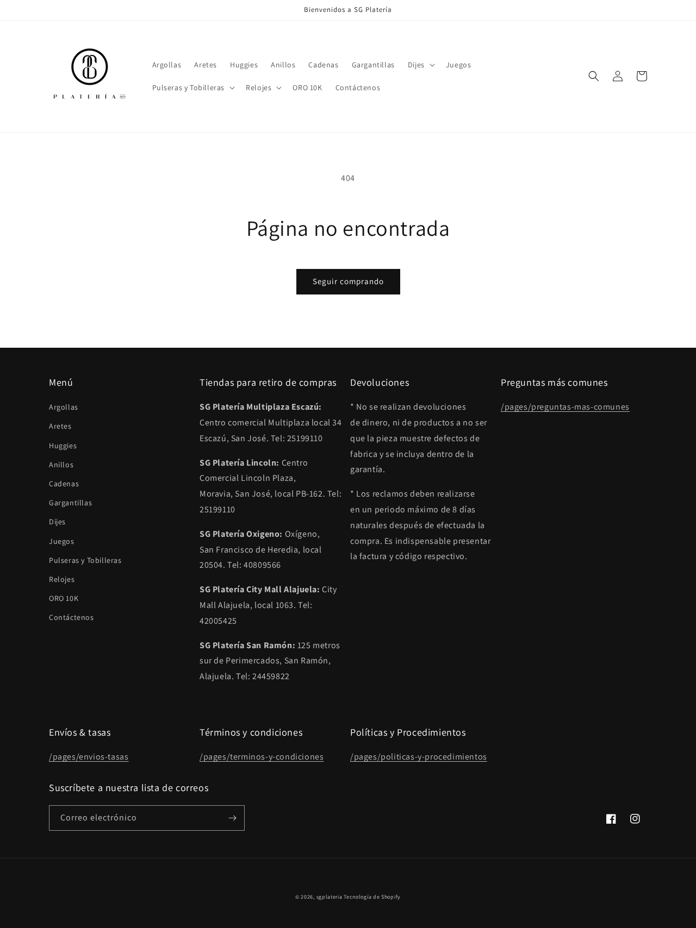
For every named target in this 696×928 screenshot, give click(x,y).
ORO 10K (63, 598)
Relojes (61, 579)
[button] (420, 64)
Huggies (63, 445)
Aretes (60, 426)
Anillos (61, 464)
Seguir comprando (348, 281)
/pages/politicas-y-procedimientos (418, 756)
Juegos (61, 541)
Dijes (57, 521)
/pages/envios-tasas (88, 756)
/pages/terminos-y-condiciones (262, 756)
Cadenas (64, 483)
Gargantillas (70, 502)
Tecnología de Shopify (372, 896)
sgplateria (329, 896)
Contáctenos (71, 617)
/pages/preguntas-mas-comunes (565, 406)
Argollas (63, 407)
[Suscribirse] (232, 818)
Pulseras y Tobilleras (85, 560)
